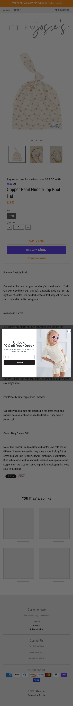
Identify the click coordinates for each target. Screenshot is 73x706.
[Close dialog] (68, 331)
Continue (19, 362)
